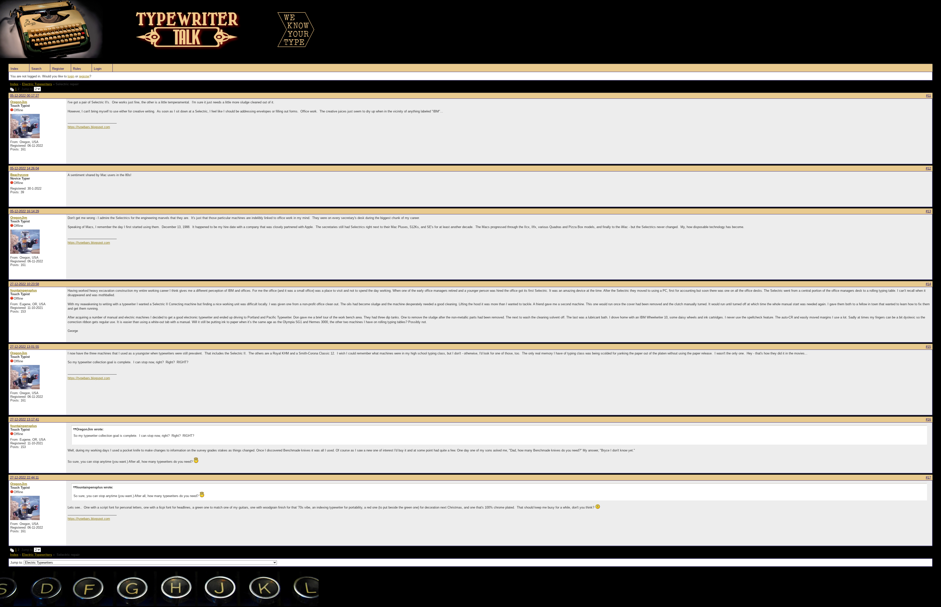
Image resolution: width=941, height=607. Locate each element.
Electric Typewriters (37, 84)
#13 (928, 211)
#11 (928, 95)
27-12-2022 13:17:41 (24, 419)
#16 (928, 419)
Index (14, 69)
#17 (928, 477)
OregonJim (18, 102)
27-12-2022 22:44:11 (24, 477)
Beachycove (19, 175)
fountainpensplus (23, 290)
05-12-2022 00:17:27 (24, 95)
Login (97, 69)
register (84, 76)
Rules (77, 69)
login (71, 76)
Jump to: (17, 562)
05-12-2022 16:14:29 (24, 211)
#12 (928, 168)
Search (36, 69)
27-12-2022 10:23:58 (24, 284)
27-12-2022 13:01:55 (24, 347)
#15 (928, 347)
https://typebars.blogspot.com (89, 127)
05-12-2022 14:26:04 (24, 168)
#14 (928, 284)
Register (58, 69)
